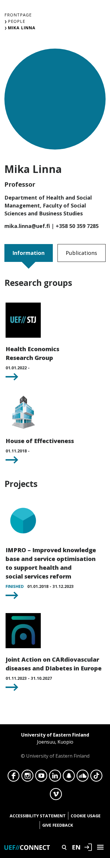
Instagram (27, 777)
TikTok (96, 777)
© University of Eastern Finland (55, 745)
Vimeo (56, 795)
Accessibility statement (38, 815)
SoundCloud (83, 777)
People (16, 21)
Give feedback (57, 825)
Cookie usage (86, 815)
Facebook (14, 777)
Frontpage (18, 15)
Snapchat (69, 777)
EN (76, 846)
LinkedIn (55, 777)
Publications (81, 252)
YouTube (41, 777)
